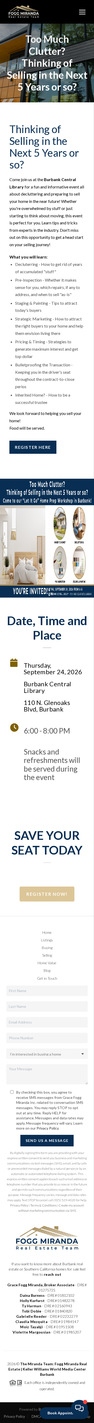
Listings (47, 940)
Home (47, 932)
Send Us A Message (47, 1140)
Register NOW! (47, 894)
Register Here (33, 447)
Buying (47, 947)
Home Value (47, 963)
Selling (47, 955)
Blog (47, 970)
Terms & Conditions (43, 1205)
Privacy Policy (47, 1128)
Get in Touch (47, 978)
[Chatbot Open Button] (79, 1408)
